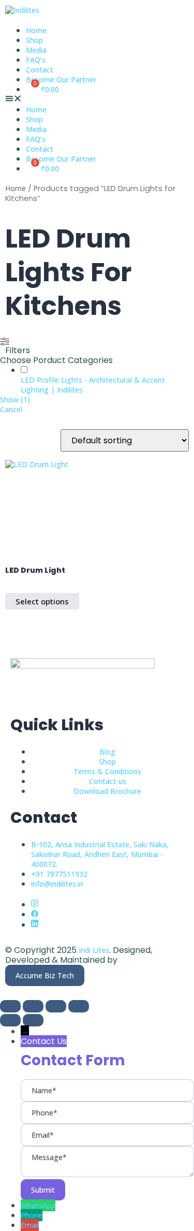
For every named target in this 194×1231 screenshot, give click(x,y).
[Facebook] (34, 914)
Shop (34, 40)
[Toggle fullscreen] (33, 1006)
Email (30, 1225)
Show (15, 399)
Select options (42, 601)
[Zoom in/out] (10, 1006)
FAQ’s (36, 60)
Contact (39, 70)
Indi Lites (94, 950)
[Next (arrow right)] (33, 1020)
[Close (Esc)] (78, 1006)
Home (36, 30)
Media (36, 50)
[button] (97, 99)
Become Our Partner (61, 79)
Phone (31, 1215)
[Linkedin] (34, 925)
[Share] (56, 1006)
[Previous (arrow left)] (10, 1020)
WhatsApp (38, 1205)
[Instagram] (34, 904)
